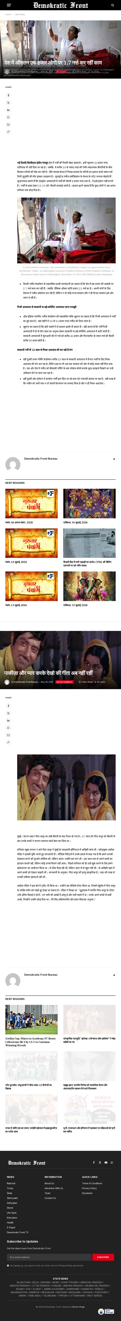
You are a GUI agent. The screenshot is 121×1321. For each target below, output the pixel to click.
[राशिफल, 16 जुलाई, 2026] (89, 503)
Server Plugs (78, 1306)
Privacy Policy (65, 1265)
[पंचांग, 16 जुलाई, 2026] (31, 543)
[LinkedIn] (8, 110)
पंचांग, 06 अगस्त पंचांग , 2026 (19, 522)
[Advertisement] (66, 417)
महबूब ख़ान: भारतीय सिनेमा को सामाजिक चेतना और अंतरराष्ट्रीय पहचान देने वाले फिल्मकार (85, 1086)
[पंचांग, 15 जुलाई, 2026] (31, 586)
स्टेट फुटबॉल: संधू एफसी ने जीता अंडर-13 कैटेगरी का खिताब (28, 1086)
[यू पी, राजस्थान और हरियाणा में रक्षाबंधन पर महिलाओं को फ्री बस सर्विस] (89, 1109)
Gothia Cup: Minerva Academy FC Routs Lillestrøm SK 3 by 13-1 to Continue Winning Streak (30, 1042)
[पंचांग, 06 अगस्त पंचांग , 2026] (31, 503)
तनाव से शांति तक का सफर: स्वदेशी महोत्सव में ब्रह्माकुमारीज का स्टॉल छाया (31, 1129)
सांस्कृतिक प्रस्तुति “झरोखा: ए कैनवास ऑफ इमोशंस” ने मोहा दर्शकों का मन (89, 1040)
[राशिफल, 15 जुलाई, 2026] (89, 586)
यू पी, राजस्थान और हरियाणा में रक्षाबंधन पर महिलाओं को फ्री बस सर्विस (89, 1129)
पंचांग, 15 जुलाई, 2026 (16, 605)
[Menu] (9, 5)
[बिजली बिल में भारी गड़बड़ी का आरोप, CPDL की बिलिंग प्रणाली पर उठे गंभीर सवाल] (89, 543)
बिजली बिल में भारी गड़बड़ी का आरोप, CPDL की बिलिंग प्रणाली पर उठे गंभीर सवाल (87, 563)
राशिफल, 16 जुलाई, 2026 (75, 522)
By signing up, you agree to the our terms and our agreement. (47, 1265)
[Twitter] (8, 103)
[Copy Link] (8, 132)
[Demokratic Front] (60, 5)
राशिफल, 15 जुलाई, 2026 (75, 605)
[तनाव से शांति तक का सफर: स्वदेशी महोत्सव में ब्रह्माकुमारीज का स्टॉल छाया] (31, 1109)
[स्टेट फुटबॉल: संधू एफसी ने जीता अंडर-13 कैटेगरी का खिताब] (31, 1066)
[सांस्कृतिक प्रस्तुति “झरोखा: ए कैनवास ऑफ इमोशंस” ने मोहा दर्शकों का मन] (89, 1019)
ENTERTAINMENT (64, 682)
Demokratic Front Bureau (40, 458)
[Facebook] (8, 95)
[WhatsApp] (8, 117)
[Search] (112, 5)
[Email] (8, 124)
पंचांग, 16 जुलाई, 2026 (16, 562)
